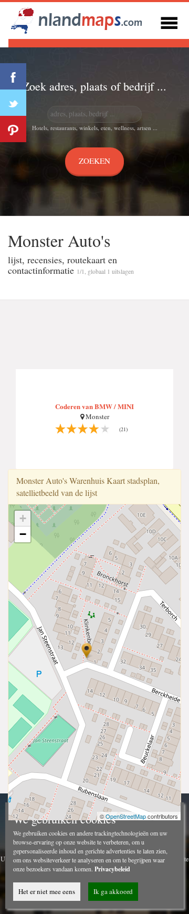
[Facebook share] (13, 76)
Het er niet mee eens (46, 891)
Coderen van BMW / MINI (94, 406)
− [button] (22, 534)
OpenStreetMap (126, 816)
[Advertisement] (94, 335)
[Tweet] (13, 103)
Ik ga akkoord (113, 891)
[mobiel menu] (169, 21)
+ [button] (22, 518)
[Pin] (13, 129)
